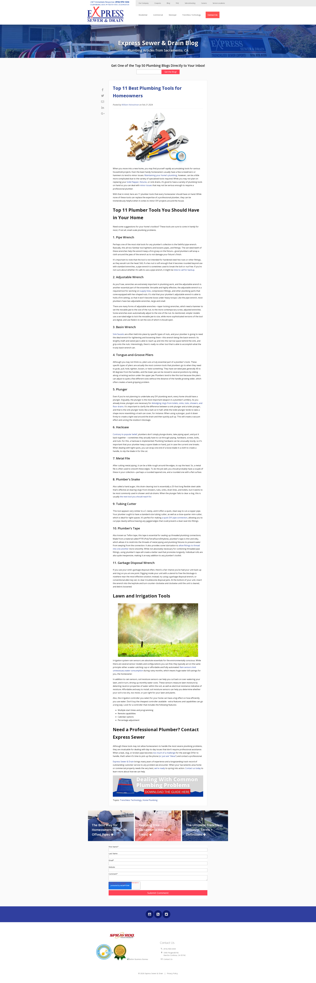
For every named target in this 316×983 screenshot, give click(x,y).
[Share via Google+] (102, 113)
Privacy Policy (172, 973)
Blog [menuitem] (168, 3)
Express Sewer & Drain (123, 761)
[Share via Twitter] (102, 95)
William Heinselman (130, 104)
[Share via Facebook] (102, 89)
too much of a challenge (164, 752)
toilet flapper (133, 182)
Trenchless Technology (131, 800)
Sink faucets (118, 334)
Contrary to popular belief (125, 434)
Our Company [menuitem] (143, 3)
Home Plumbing (150, 800)
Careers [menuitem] (204, 3)
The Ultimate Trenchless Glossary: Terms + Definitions (204, 830)
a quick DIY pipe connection (174, 517)
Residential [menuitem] (143, 15)
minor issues (146, 185)
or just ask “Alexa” (167, 756)
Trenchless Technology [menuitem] (191, 15)
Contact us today (193, 768)
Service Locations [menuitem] (219, 3)
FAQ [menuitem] (177, 3)
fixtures (143, 182)
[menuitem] (212, 15)
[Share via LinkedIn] (102, 107)
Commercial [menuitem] (158, 15)
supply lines (145, 291)
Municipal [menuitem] (172, 15)
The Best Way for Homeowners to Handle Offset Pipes (109, 830)
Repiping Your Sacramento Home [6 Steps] (154, 830)
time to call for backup (184, 270)
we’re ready (159, 768)
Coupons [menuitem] (157, 3)
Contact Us (168, 959)
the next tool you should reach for (135, 496)
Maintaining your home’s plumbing (160, 175)
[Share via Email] (102, 101)
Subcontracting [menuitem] (190, 3)
